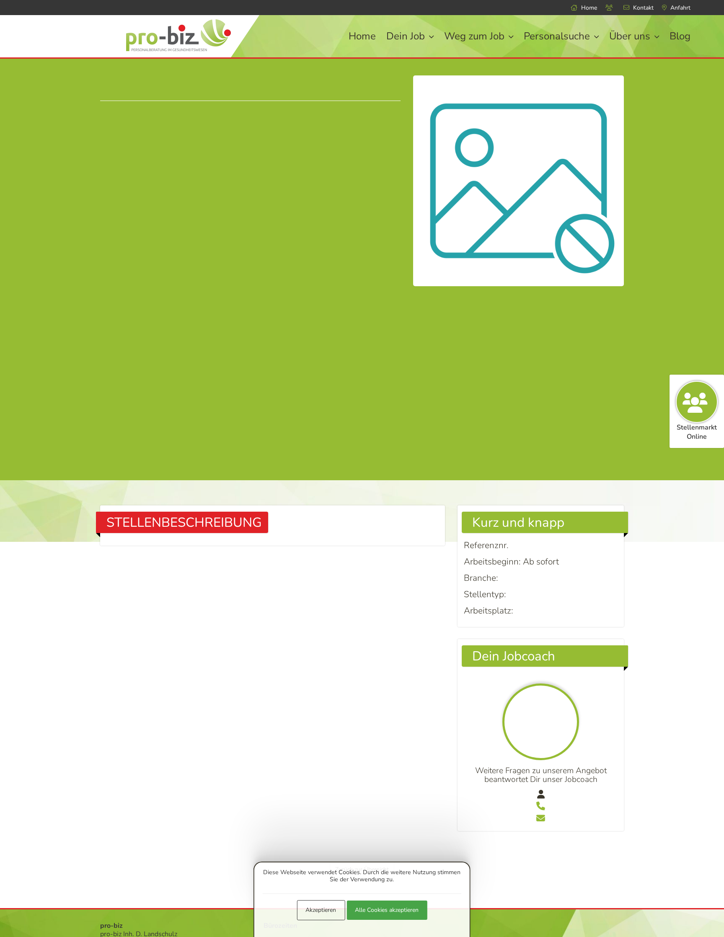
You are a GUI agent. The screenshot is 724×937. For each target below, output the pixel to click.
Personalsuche (558, 36)
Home (588, 8)
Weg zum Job (475, 36)
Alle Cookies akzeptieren (387, 910)
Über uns (631, 36)
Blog (680, 36)
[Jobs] (610, 8)
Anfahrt (679, 8)
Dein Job (406, 36)
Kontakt (642, 8)
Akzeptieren (320, 910)
